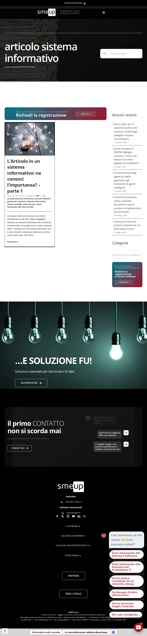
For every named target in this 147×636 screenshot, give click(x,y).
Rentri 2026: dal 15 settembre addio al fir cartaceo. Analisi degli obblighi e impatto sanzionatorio (125, 131)
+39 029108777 (73, 512)
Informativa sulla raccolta (46, 632)
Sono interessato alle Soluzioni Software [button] (126, 554)
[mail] (84, 516)
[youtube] (73, 516)
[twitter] (62, 516)
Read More (12, 241)
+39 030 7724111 (73, 501)
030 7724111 (28, 620)
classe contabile (14, 204)
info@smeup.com (45, 620)
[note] (126, 540)
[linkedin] (79, 516)
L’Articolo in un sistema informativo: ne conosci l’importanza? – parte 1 (24, 176)
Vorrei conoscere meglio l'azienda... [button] (123, 604)
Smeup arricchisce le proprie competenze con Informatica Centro (127, 225)
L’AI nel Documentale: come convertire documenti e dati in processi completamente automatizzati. (127, 204)
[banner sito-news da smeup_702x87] (56, 109)
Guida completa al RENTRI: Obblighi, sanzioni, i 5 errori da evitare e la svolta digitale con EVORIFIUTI (126, 156)
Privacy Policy (94, 620)
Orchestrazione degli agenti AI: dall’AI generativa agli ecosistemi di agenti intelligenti (125, 180)
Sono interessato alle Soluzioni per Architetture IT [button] (126, 567)
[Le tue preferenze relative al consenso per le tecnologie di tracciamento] (5, 631)
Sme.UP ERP (27, 207)
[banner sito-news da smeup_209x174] (127, 263)
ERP (37, 195)
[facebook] (57, 516)
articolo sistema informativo (20, 198)
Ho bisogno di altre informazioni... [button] (124, 593)
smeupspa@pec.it (63, 620)
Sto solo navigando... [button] (126, 615)
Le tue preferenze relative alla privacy (86, 632)
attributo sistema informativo (32, 201)
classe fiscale (29, 204)
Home (7, 66)
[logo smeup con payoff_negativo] (59, 10)
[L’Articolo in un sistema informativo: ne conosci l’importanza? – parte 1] (29, 139)
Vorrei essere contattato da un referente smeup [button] (123, 581)
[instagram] (68, 516)
